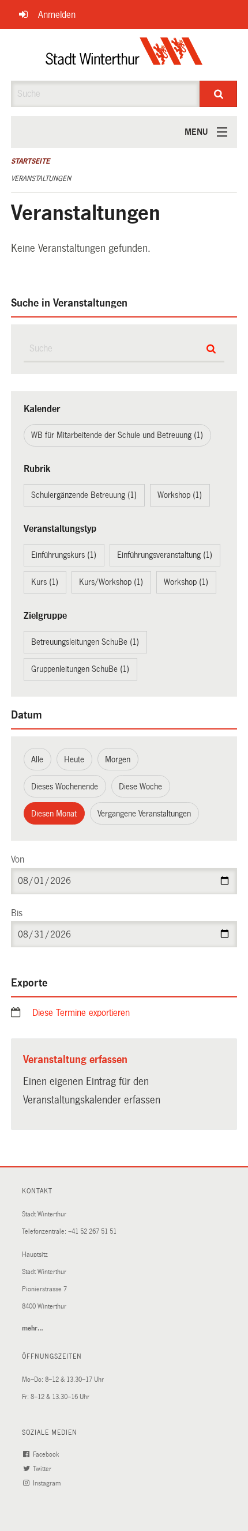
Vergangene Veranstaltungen (144, 813)
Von (17, 859)
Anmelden (57, 15)
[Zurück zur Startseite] (124, 54)
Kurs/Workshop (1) (111, 582)
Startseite (30, 161)
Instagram (47, 1483)
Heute (74, 759)
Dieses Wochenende (64, 786)
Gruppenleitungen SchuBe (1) (80, 669)
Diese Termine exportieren (81, 1013)
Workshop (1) (179, 495)
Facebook (46, 1454)
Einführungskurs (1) (63, 555)
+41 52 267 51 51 (92, 1231)
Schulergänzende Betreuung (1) (84, 495)
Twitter (43, 1469)
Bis (16, 913)
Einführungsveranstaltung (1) (164, 555)
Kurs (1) (44, 582)
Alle (37, 759)
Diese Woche (140, 786)
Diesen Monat (54, 813)
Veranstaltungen (41, 179)
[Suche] (218, 94)
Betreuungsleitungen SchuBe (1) (85, 642)
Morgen (117, 759)
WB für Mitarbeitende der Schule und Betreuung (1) (117, 435)
